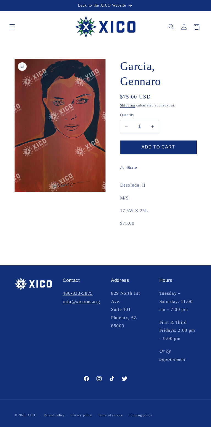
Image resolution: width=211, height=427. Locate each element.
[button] (12, 27)
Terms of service (110, 415)
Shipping (127, 105)
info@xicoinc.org (81, 301)
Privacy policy (81, 415)
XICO (32, 415)
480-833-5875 (78, 293)
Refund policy (54, 415)
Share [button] (132, 167)
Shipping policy (140, 415)
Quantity (127, 115)
